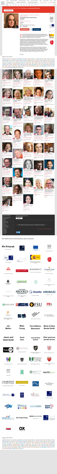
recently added (4, 58)
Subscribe (19, 218)
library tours (36, 62)
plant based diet (34, 64)
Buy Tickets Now (24, 29)
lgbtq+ (30, 62)
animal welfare (25, 58)
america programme (20, 58)
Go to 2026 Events (8, 10)
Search (54, 4)
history (48, 61)
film (14, 61)
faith (5, 61)
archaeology (29, 58)
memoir (45, 62)
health (41, 61)
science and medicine (14, 65)
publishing (44, 64)
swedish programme (44, 65)
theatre (52, 65)
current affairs (41, 60)
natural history (4, 64)
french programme (28, 61)
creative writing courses (30, 60)
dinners (47, 60)
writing (22, 67)
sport (40, 65)
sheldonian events (23, 65)
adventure (8, 58)
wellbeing (14, 67)
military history (50, 62)
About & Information (34, 0)
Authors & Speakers (13, 0)
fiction (13, 61)
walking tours (11, 67)
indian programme (52, 61)
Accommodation (46, 0)
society (28, 65)
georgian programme (37, 61)
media (42, 62)
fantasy (8, 61)
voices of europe (7, 67)
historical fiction (45, 61)
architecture (32, 58)
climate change (25, 60)
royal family (53, 64)
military (47, 62)
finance (17, 61)
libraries (33, 62)
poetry (37, 64)
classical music (18, 60)
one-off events (10, 64)
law (24, 62)
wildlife (17, 67)
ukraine (3, 67)
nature (7, 64)
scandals (6, 65)
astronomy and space (39, 58)
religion (50, 64)
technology (48, 65)
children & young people (5, 60)
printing (42, 64)
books (51, 58)
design (44, 60)
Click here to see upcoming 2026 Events (30, 8)
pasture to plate (23, 64)
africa (10, 58)
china (10, 60)
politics (39, 64)
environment (53, 60)
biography (48, 58)
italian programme (9, 62)
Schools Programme (22, 0)
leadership (27, 62)
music (54, 62)
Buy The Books (37, 29)
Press (51, 0)
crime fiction (37, 60)
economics (49, 60)
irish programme (4, 62)
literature (39, 62)
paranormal (18, 64)
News (28, 0)
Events (7, 0)
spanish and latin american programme (34, 65)
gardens (33, 61)
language (22, 62)
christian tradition (13, 60)
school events (9, 65)
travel (54, 65)
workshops (19, 67)
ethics (3, 61)
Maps (40, 0)
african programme (14, 58)
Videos (55, 0)
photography (29, 64)
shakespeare (19, 65)
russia (3, 65)
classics (21, 60)
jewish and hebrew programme (16, 62)
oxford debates (15, 64)
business (53, 58)
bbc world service (44, 58)
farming (10, 61)
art (35, 58)
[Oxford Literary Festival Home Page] (2, 3)
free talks (24, 61)
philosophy (26, 64)
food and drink (21, 54)
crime (34, 60)
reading (47, 64)
